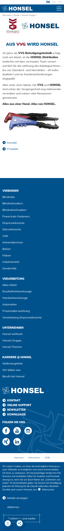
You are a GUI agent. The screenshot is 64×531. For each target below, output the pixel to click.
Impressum (19, 457)
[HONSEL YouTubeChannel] (17, 430)
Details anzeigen (17, 498)
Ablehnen (13, 507)
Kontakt (12, 142)
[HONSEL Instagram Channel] (28, 430)
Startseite (6, 15)
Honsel (16, 15)
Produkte (12, 149)
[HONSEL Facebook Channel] (6, 430)
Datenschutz (34, 457)
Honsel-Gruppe (28, 15)
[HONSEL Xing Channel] (6, 441)
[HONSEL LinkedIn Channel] (17, 441)
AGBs (47, 457)
